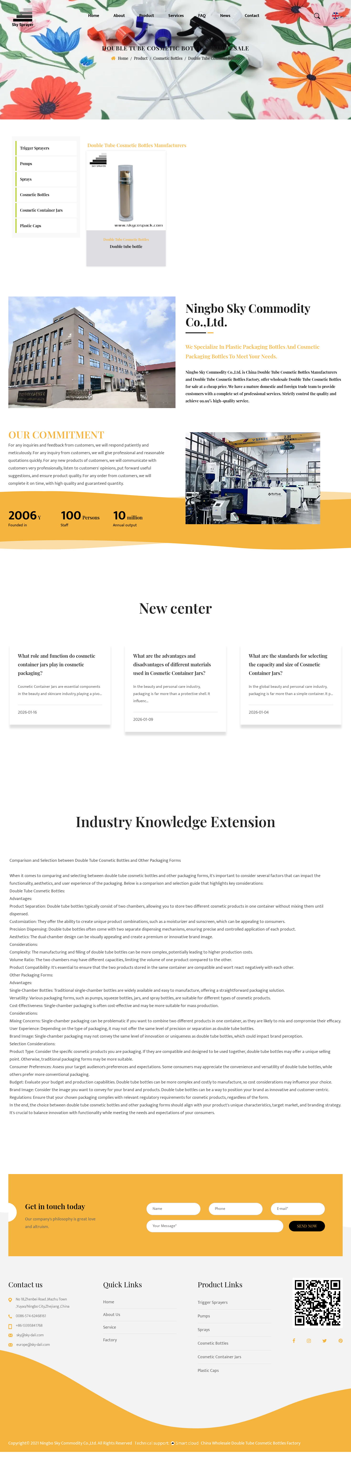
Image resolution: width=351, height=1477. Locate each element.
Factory (110, 1340)
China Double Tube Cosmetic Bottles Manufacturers (291, 372)
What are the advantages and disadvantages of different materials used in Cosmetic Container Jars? (172, 664)
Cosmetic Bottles (167, 58)
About (119, 15)
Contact (252, 15)
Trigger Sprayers (34, 148)
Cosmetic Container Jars (41, 210)
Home (93, 15)
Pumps (26, 163)
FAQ (202, 15)
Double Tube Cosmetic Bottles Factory (226, 379)
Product (146, 15)
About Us (111, 1314)
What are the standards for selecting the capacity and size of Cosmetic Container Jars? (288, 664)
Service (109, 1327)
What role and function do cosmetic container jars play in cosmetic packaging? (56, 664)
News (225, 15)
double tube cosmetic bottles (131, 875)
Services (176, 15)
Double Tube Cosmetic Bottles (126, 239)
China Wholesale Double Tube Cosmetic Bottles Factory (250, 1443)
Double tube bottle (126, 246)
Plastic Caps (30, 225)
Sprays (26, 179)
